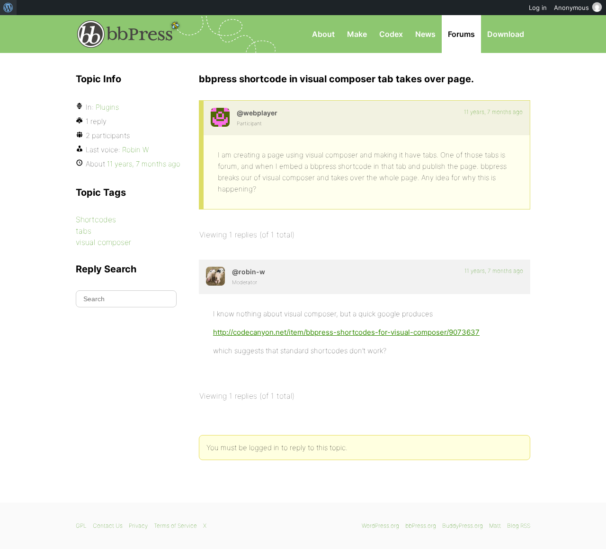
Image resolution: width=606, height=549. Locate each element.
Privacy (138, 525)
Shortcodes (96, 219)
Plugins (107, 107)
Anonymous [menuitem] (571, 7)
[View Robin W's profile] (215, 276)
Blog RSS (518, 525)
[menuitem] (8, 7)
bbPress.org (125, 34)
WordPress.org (380, 525)
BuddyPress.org (462, 525)
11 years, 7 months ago (493, 111)
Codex (391, 34)
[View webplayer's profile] (220, 117)
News (425, 34)
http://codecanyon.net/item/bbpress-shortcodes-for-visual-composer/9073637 (346, 332)
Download (505, 34)
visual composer (103, 242)
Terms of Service (175, 525)
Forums (461, 34)
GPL (81, 525)
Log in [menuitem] (538, 7)
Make (357, 34)
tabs (83, 230)
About (323, 34)
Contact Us (108, 525)
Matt (495, 525)
